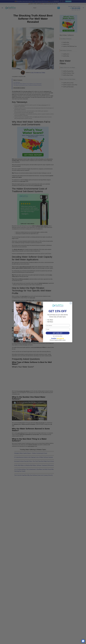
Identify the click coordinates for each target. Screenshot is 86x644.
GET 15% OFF (57, 333)
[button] (83, 641)
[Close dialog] (71, 303)
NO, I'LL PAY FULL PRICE (57, 336)
